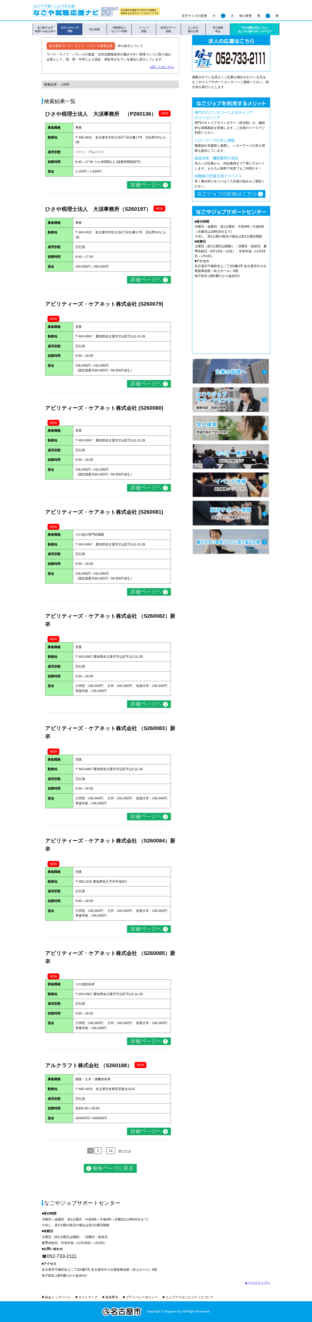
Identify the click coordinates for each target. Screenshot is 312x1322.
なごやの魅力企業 (193, 29)
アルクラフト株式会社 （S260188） (88, 1065)
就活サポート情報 (168, 29)
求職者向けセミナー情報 (119, 29)
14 (111, 1151)
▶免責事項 (110, 1297)
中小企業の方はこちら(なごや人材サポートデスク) (254, 29)
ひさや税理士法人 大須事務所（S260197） (98, 209)
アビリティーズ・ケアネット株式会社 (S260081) (104, 512)
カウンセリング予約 (70, 29)
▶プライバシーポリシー (140, 1297)
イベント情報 (144, 29)
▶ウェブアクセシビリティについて (188, 1297)
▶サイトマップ (86, 1297)
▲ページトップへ (257, 1282)
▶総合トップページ (56, 1297)
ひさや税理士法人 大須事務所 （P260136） (100, 114)
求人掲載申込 (218, 29)
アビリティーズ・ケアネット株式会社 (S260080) (104, 408)
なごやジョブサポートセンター (45, 29)
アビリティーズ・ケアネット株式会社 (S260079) (104, 304)
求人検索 (94, 29)
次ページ (124, 1151)
